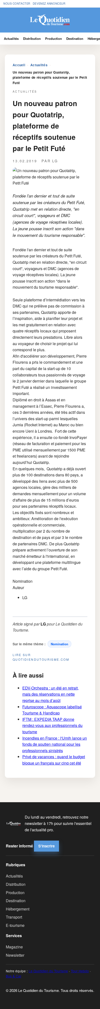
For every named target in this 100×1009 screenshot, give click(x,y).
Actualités (11, 38)
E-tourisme (15, 925)
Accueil (19, 65)
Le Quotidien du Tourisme (48, 970)
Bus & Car (13, 976)
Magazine (14, 947)
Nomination (59, 644)
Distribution (32, 38)
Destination (74, 38)
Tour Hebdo (80, 970)
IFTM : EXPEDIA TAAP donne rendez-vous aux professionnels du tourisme (52, 725)
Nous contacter (16, 3)
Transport (14, 917)
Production (53, 38)
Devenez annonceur (49, 3)
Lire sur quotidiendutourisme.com (41, 657)
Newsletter (15, 955)
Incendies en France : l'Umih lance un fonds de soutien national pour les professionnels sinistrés (54, 744)
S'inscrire (46, 846)
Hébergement (17, 909)
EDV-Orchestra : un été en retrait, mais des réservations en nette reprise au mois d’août (50, 694)
